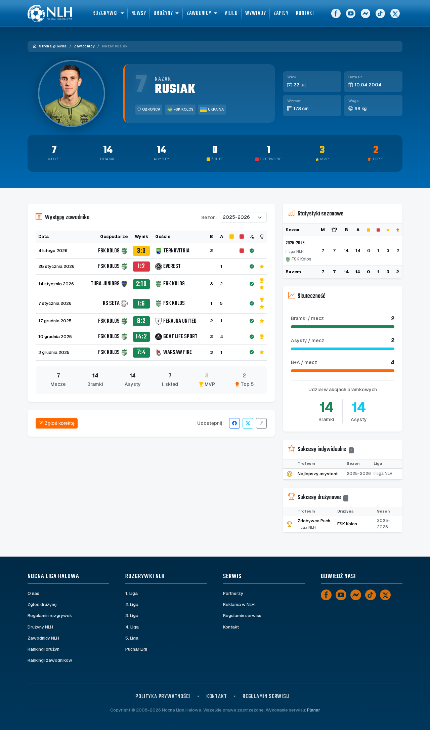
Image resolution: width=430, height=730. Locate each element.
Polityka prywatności (162, 696)
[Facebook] (336, 13)
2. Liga (131, 604)
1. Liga (131, 593)
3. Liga (131, 615)
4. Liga (132, 627)
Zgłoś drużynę (42, 604)
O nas (33, 593)
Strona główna (52, 46)
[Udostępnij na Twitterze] (248, 423)
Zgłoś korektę (60, 423)
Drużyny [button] (163, 13)
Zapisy (281, 13)
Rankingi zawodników (50, 660)
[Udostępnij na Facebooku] (234, 423)
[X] (395, 13)
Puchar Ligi (136, 649)
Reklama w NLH (239, 604)
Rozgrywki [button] (105, 13)
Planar (313, 710)
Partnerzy (233, 593)
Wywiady (255, 13)
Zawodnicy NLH (43, 638)
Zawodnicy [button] (198, 13)
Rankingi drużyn (43, 649)
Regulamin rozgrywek (50, 615)
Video (231, 13)
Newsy (138, 13)
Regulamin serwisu (242, 615)
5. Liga (131, 638)
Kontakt (305, 13)
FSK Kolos (184, 109)
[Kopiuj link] (261, 423)
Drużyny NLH (40, 627)
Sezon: (209, 217)
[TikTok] (380, 13)
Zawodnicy (84, 46)
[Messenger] (365, 13)
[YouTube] (350, 13)
